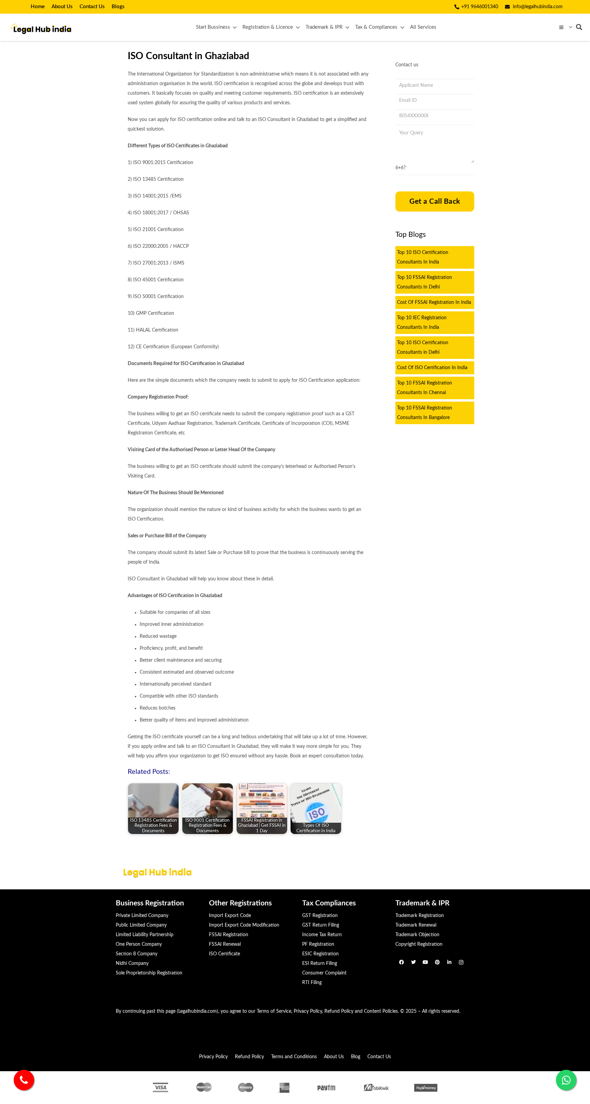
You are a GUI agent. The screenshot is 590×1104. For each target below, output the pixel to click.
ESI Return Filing (319, 963)
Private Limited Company (142, 915)
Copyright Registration (418, 944)
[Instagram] (461, 962)
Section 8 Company (136, 954)
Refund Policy (338, 1011)
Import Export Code (230, 915)
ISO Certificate (224, 954)
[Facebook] (401, 962)
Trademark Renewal (415, 925)
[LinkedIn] (449, 962)
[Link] (40, 27)
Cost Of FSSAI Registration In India (434, 302)
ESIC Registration (320, 954)
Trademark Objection (417, 934)
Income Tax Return (322, 934)
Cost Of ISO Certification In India (432, 367)
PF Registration (318, 944)
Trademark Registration (419, 915)
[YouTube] (425, 962)
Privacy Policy (213, 1056)
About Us (334, 1056)
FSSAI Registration (228, 934)
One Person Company (139, 944)
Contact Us (379, 1056)
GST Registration (320, 915)
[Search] (579, 27)
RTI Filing (312, 982)
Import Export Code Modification (244, 925)
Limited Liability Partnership (144, 934)
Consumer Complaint (324, 973)
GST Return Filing (320, 925)
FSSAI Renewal (225, 944)
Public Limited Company (141, 925)
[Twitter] (413, 962)
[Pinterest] (437, 962)
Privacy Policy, (308, 1011)
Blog (355, 1056)
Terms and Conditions (294, 1056)
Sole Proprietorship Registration (149, 973)
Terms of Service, (274, 1011)
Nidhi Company (132, 963)
